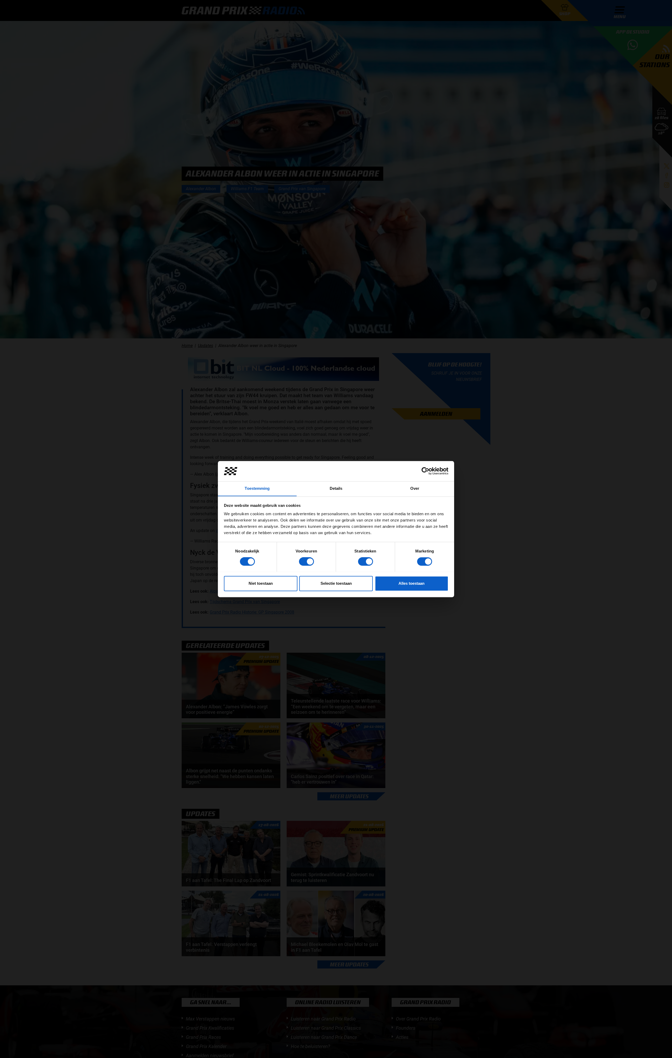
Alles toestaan (411, 583)
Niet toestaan (261, 583)
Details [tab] (336, 488)
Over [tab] (414, 488)
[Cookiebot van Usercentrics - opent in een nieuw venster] (425, 471)
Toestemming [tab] (257, 488)
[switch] (306, 561)
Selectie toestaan (336, 583)
